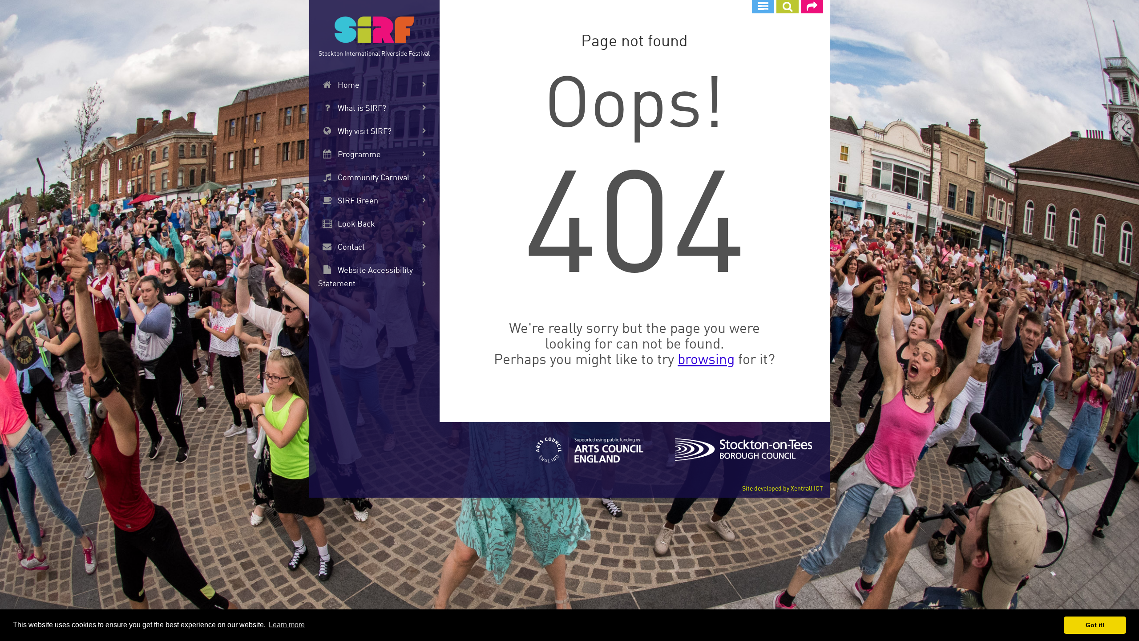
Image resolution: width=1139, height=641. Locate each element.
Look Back (355, 224)
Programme (358, 155)
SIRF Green (357, 201)
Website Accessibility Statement (365, 277)
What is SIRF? (361, 109)
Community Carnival (372, 178)
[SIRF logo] (374, 31)
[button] (787, 6)
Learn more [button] (287, 625)
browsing (706, 360)
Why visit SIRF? (364, 132)
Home (347, 85)
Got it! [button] (1095, 625)
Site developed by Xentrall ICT (782, 489)
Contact (350, 247)
